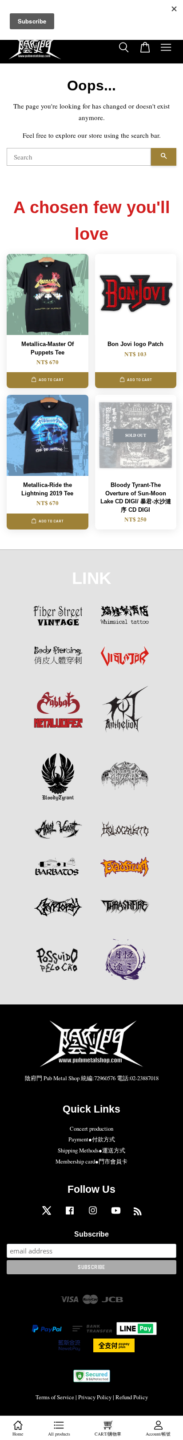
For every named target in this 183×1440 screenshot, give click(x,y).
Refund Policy (131, 1397)
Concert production (91, 1129)
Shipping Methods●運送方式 (91, 1150)
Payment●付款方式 (91, 1139)
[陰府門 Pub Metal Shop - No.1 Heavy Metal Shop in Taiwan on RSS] (138, 1213)
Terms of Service (55, 1397)
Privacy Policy (94, 1397)
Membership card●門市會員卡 (91, 1161)
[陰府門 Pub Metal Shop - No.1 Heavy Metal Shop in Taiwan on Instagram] (93, 1214)
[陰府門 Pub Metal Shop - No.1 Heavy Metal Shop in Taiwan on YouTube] (116, 1214)
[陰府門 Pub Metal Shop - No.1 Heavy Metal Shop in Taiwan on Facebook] (70, 1214)
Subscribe (91, 1234)
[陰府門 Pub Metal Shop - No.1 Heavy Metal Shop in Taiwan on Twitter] (46, 1214)
